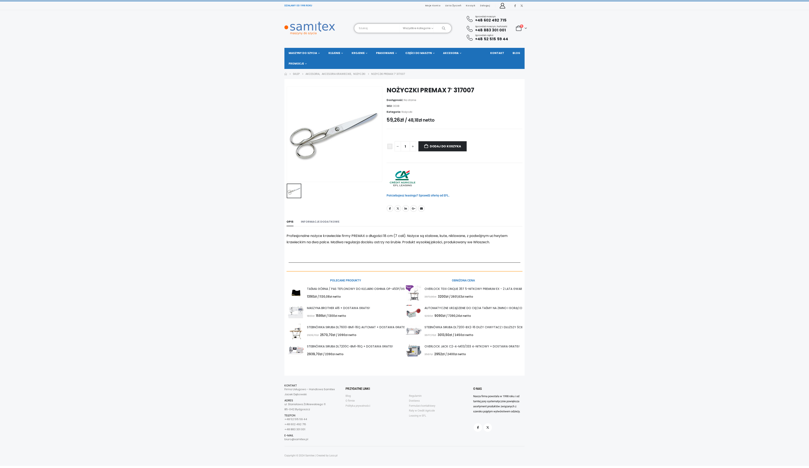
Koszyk (470, 5)
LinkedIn (405, 208)
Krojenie (358, 53)
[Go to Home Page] (285, 74)
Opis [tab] (290, 222)
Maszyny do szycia (303, 53)
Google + (413, 208)
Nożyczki (407, 112)
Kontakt (497, 53)
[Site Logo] (309, 28)
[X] (521, 5)
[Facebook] (515, 5)
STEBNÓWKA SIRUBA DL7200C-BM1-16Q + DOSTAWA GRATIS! (350, 346)
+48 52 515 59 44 (295, 419)
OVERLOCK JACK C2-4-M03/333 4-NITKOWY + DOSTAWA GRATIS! (472, 346)
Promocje (296, 63)
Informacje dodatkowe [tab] (320, 222)
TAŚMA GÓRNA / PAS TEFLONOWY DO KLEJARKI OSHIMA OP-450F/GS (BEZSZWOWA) (367, 289)
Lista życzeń (453, 5)
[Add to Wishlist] (389, 146)
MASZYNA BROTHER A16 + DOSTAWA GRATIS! (338, 308)
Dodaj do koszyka (445, 146)
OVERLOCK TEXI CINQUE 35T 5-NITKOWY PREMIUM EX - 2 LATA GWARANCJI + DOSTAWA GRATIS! (493, 289)
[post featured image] (296, 293)
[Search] (442, 28)
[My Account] (502, 5)
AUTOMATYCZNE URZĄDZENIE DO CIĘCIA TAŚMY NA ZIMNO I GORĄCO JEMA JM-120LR (484, 308)
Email (421, 208)
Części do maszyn (418, 53)
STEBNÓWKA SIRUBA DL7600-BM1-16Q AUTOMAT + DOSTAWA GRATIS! (356, 327)
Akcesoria (451, 53)
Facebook (390, 208)
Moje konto (433, 5)
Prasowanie (385, 53)
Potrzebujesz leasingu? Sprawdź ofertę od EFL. (418, 195)
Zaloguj (485, 5)
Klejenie (334, 53)
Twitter (397, 208)
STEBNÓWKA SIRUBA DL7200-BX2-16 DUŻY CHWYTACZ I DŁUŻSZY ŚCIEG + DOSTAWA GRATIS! (490, 327)
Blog (516, 53)
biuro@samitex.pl (296, 439)
